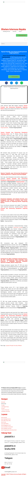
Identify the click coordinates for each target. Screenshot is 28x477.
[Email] (3, 467)
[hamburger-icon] (25, 39)
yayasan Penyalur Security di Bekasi (14, 345)
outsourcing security (17, 227)
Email (7, 467)
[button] (6, 82)
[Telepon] (3, 458)
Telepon (9, 458)
